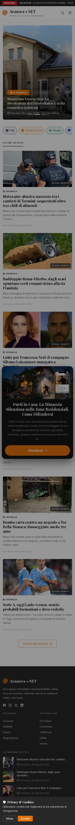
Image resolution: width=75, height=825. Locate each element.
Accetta (25, 818)
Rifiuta (9, 818)
